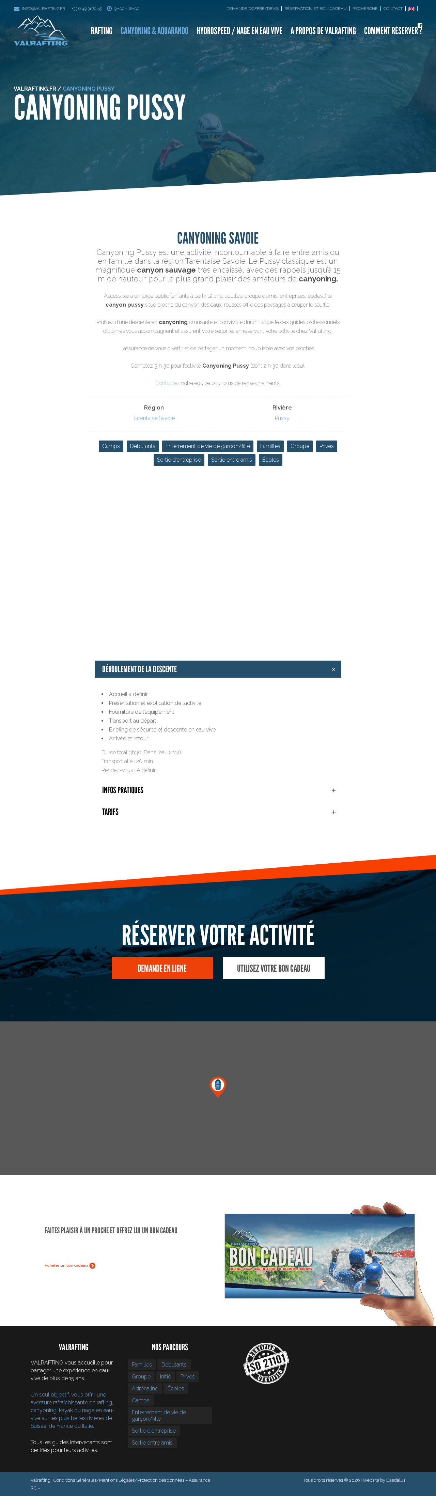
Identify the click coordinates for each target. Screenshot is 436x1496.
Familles (270, 446)
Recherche (365, 8)
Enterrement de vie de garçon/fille (208, 446)
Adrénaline (145, 1388)
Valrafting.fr (35, 89)
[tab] (218, 669)
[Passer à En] (413, 8)
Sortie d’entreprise (179, 460)
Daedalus (395, 1480)
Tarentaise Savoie (154, 418)
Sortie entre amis (231, 460)
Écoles (270, 460)
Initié (165, 1376)
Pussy (282, 418)
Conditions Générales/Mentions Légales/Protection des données (118, 1480)
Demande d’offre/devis (253, 8)
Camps (111, 446)
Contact (393, 8)
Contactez (167, 383)
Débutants (142, 446)
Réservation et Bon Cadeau (315, 8)
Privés (327, 446)
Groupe (300, 446)
